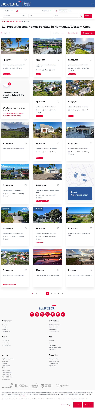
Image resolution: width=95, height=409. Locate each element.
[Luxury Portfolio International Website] (22, 385)
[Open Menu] (92, 3)
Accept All (88, 405)
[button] (66, 11)
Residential (10, 21)
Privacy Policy (23, 396)
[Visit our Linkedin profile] (37, 314)
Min (31, 15)
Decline (78, 405)
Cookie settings (66, 405)
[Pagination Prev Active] (1, 32)
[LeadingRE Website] (35, 385)
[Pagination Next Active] (9, 32)
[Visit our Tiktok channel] (63, 314)
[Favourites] (25, 60)
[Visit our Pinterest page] (58, 314)
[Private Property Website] (47, 386)
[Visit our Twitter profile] (47, 314)
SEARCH (87, 15)
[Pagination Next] (62, 293)
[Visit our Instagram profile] (42, 314)
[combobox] (76, 11)
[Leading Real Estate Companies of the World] (27, 3)
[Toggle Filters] (81, 16)
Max (56, 15)
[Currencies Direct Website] (62, 385)
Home (3, 21)
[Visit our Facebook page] (32, 314)
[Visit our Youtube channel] (52, 314)
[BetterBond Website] (7, 385)
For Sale (18, 21)
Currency (7, 15)
